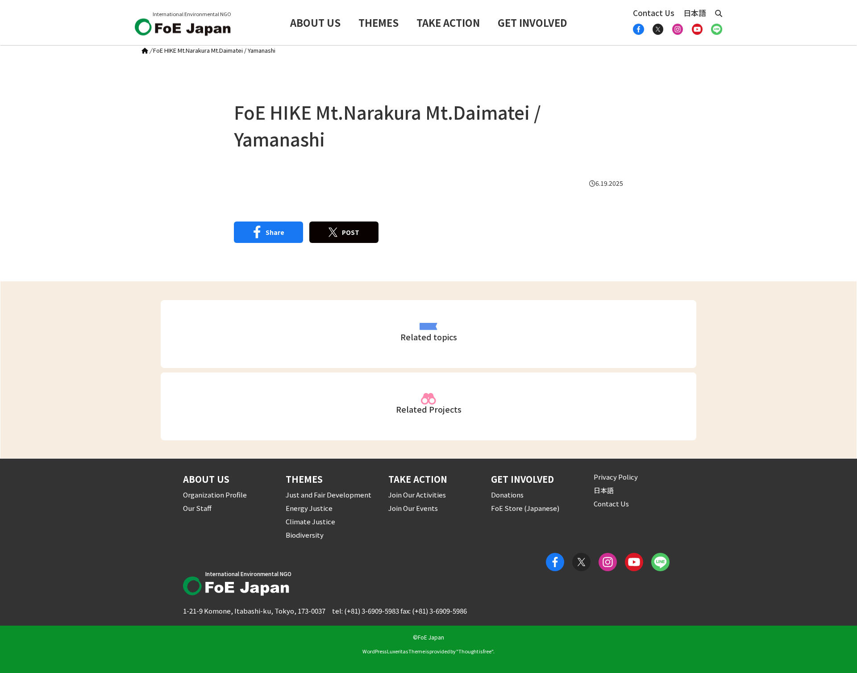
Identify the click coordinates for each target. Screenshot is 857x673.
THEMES (378, 22)
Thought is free (474, 651)
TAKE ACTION (448, 22)
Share (275, 232)
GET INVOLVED (532, 22)
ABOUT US (315, 22)
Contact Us (653, 12)
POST (350, 232)
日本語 (694, 12)
